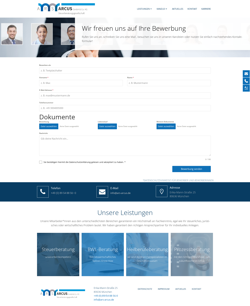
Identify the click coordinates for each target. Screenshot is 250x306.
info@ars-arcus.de (104, 299)
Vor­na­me (43, 77)
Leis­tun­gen (143, 8)
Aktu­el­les (177, 8)
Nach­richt (43, 133)
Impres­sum (164, 289)
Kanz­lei (161, 8)
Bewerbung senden (191, 169)
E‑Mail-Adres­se (46, 90)
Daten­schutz (145, 289)
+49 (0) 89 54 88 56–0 (63, 192)
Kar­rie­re (206, 8)
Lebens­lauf (102, 121)
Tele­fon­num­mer (46, 102)
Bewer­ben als (45, 65)
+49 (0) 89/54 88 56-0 (106, 295)
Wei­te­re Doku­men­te (165, 121)
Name (130, 77)
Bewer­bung (44, 121)
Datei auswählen (49, 126)
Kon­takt (192, 8)
